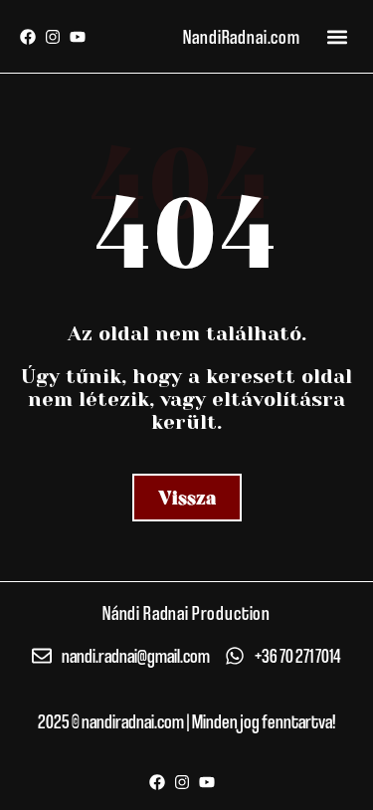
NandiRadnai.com (241, 36)
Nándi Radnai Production (186, 612)
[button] (336, 36)
